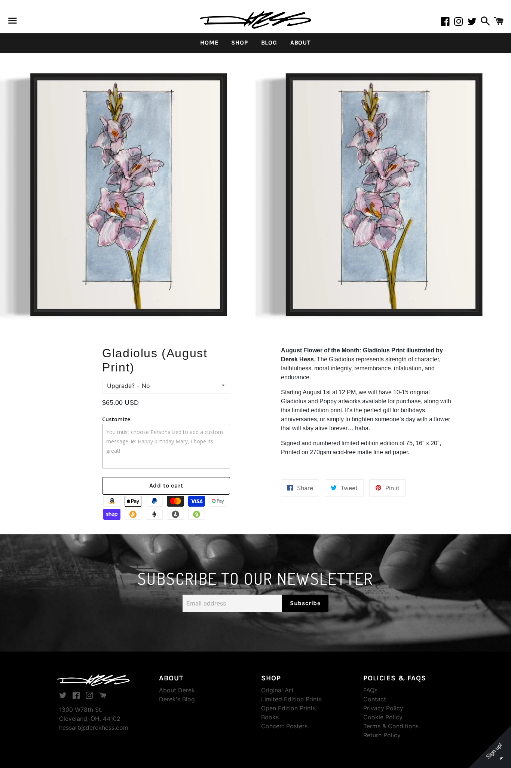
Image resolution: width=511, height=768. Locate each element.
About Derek (177, 690)
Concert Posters (284, 726)
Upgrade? (121, 385)
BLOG (269, 42)
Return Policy (382, 735)
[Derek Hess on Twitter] (473, 23)
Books (270, 717)
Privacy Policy (383, 708)
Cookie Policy (383, 717)
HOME (209, 42)
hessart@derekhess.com (93, 727)
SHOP (239, 42)
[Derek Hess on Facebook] (447, 23)
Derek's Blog (177, 699)
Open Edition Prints (288, 708)
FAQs (370, 690)
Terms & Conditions (391, 726)
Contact (374, 699)
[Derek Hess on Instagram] (461, 23)
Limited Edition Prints (291, 699)
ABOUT (300, 42)
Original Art (277, 690)
